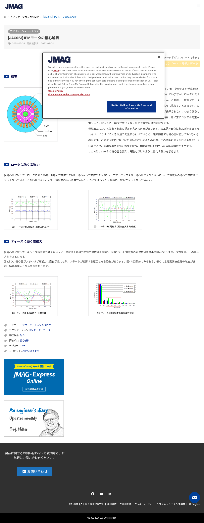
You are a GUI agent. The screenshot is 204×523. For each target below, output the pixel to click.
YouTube (102, 494)
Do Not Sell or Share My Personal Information (131, 107)
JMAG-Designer (30, 350)
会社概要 (74, 504)
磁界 (22, 335)
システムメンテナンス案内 (171, 504)
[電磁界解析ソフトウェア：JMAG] (14, 6)
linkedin (110, 494)
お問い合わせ (36, 471)
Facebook (93, 494)
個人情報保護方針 (94, 504)
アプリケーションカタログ (24, 31)
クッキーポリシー (144, 504)
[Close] (159, 57)
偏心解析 (24, 340)
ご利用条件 (125, 504)
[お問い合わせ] (194, 497)
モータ (46, 330)
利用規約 (112, 504)
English (195, 504)
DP (23, 345)
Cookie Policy (55, 90)
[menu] (198, 6)
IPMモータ (35, 330)
